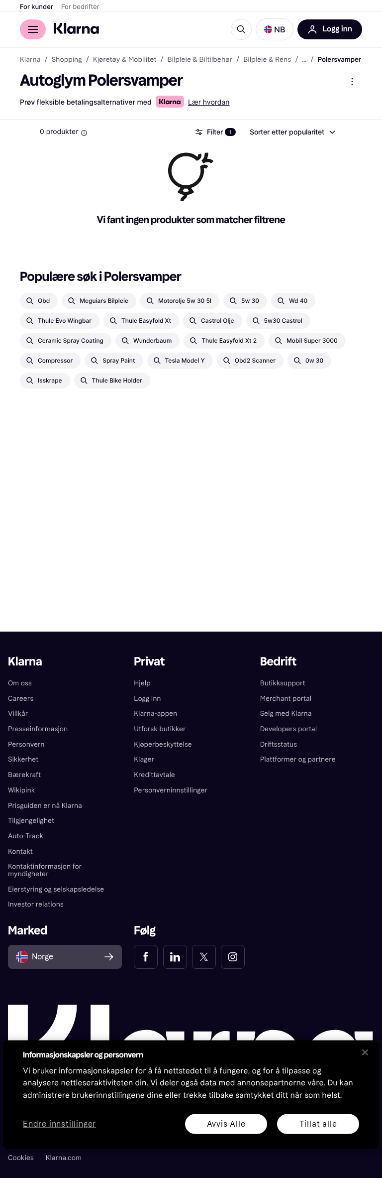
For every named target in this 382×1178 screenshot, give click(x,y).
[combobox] (292, 132)
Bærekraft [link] (24, 775)
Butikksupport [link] (282, 683)
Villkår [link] (18, 713)
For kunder (36, 7)
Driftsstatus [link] (278, 744)
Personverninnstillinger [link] (170, 790)
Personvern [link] (26, 744)
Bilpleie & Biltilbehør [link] (200, 60)
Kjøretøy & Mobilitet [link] (124, 60)
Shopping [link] (67, 60)
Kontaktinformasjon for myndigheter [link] (45, 870)
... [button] (304, 60)
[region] (191, 1094)
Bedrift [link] (278, 661)
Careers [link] (20, 698)
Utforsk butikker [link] (160, 729)
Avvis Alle (226, 1123)
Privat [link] (149, 661)
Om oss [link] (20, 683)
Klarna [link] (30, 60)
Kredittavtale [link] (154, 775)
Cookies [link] (21, 1158)
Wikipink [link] (21, 790)
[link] (146, 957)
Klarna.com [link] (64, 1158)
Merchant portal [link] (285, 698)
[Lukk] (365, 1052)
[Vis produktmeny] (352, 82)
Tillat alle (318, 1123)
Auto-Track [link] (25, 836)
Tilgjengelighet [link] (31, 820)
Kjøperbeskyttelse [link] (163, 744)
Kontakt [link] (20, 851)
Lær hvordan (209, 102)
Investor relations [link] (36, 904)
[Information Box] (84, 133)
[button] (274, 29)
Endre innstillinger (59, 1124)
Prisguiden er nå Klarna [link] (45, 805)
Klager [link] (144, 759)
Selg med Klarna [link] (286, 713)
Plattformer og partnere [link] (298, 759)
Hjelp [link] (142, 683)
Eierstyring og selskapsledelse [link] (56, 889)
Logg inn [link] (147, 698)
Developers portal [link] (288, 729)
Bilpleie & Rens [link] (267, 60)
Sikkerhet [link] (23, 759)
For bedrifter (80, 7)
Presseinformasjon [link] (38, 729)
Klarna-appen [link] (155, 713)
